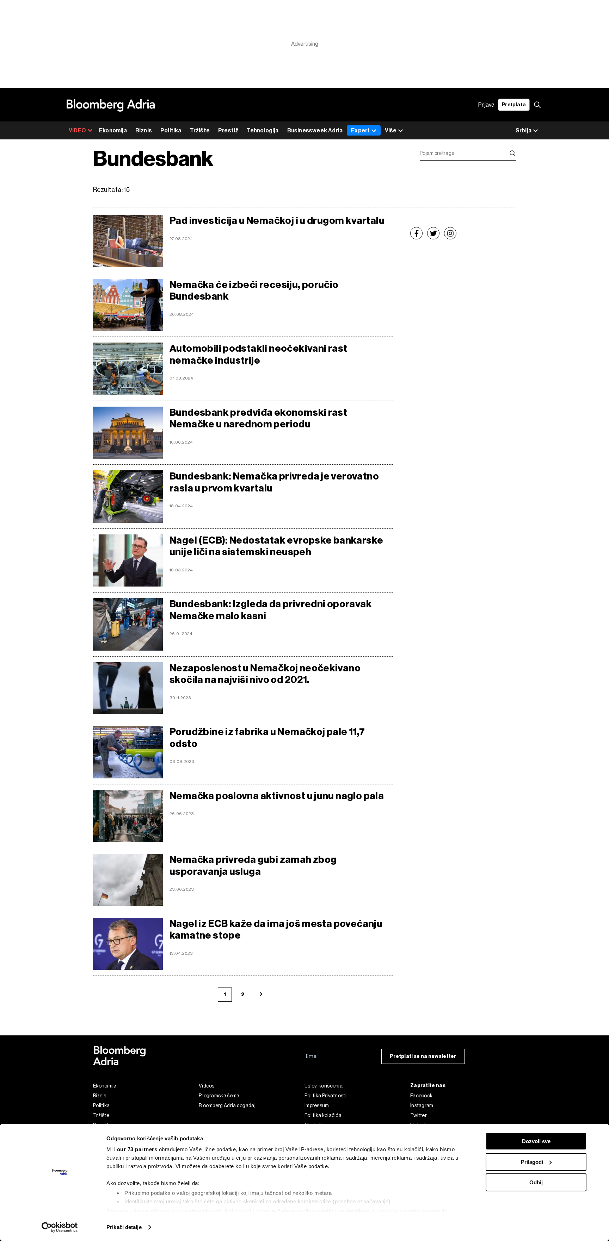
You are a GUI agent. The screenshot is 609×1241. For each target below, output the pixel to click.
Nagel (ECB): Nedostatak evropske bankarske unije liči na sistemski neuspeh (276, 546)
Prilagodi (532, 1162)
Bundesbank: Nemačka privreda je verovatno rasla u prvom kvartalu (274, 482)
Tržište (200, 130)
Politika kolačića (323, 1115)
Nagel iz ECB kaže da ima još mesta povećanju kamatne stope (276, 929)
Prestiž (228, 130)
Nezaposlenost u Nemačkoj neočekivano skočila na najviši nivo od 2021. (265, 674)
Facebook (421, 1095)
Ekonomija (113, 130)
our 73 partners (137, 1149)
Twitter (418, 1115)
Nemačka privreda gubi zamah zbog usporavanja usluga (253, 865)
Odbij (536, 1182)
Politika (171, 130)
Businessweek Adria (315, 130)
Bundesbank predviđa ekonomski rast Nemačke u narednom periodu (258, 418)
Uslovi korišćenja (323, 1086)
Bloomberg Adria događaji (228, 1105)
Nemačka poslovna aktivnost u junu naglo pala (277, 796)
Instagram (421, 1105)
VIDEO (77, 130)
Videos (207, 1086)
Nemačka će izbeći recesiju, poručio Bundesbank (254, 290)
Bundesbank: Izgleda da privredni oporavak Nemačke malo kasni (271, 610)
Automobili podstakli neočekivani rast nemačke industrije (258, 354)
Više (390, 130)
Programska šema (219, 1095)
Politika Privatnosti (325, 1095)
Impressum (316, 1105)
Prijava (486, 104)
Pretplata (514, 105)
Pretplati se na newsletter (423, 1056)
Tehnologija (262, 130)
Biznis (143, 130)
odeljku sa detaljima (344, 1211)
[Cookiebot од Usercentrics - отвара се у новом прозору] (60, 1227)
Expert (360, 130)
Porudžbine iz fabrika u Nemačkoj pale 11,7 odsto (267, 738)
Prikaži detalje (124, 1227)
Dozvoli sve (536, 1141)
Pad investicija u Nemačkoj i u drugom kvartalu (277, 220)
